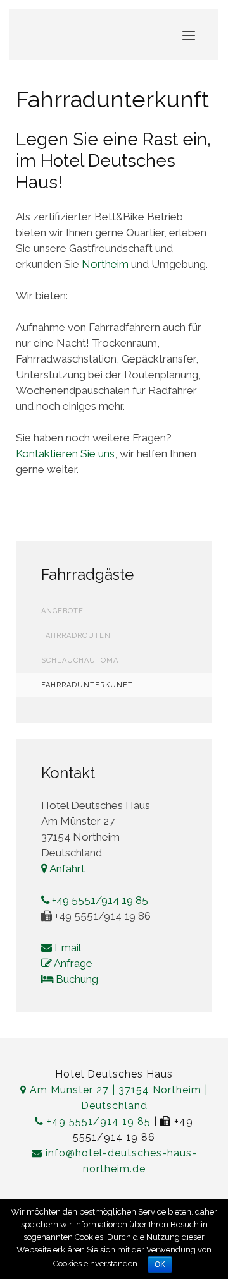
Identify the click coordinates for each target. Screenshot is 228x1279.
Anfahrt (66, 868)
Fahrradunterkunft (87, 685)
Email (66, 947)
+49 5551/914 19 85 (98, 900)
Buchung (75, 979)
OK (160, 1264)
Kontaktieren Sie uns (65, 453)
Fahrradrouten (76, 636)
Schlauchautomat (82, 660)
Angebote (62, 611)
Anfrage (72, 963)
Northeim (105, 264)
